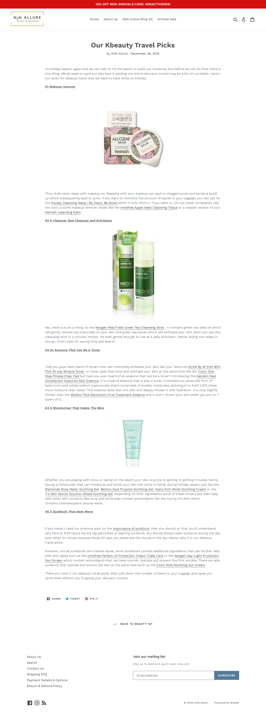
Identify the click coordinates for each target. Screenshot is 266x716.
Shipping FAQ (37, 674)
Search (32, 662)
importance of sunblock (131, 528)
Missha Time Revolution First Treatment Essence (108, 395)
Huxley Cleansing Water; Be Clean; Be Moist (84, 203)
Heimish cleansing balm (63, 212)
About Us (111, 19)
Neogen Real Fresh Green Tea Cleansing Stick (130, 327)
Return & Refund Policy (44, 686)
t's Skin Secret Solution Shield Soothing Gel (79, 494)
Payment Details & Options (47, 680)
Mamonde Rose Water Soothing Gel (72, 489)
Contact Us (35, 668)
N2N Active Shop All (137, 19)
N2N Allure (201, 702)
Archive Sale (167, 19)
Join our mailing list (149, 656)
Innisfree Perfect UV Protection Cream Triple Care (125, 556)
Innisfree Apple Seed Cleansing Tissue (149, 207)
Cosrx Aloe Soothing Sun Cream (180, 565)
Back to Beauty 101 (135, 623)
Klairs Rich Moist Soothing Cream (180, 489)
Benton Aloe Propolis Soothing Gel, (127, 489)
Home (94, 19)
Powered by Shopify (227, 702)
